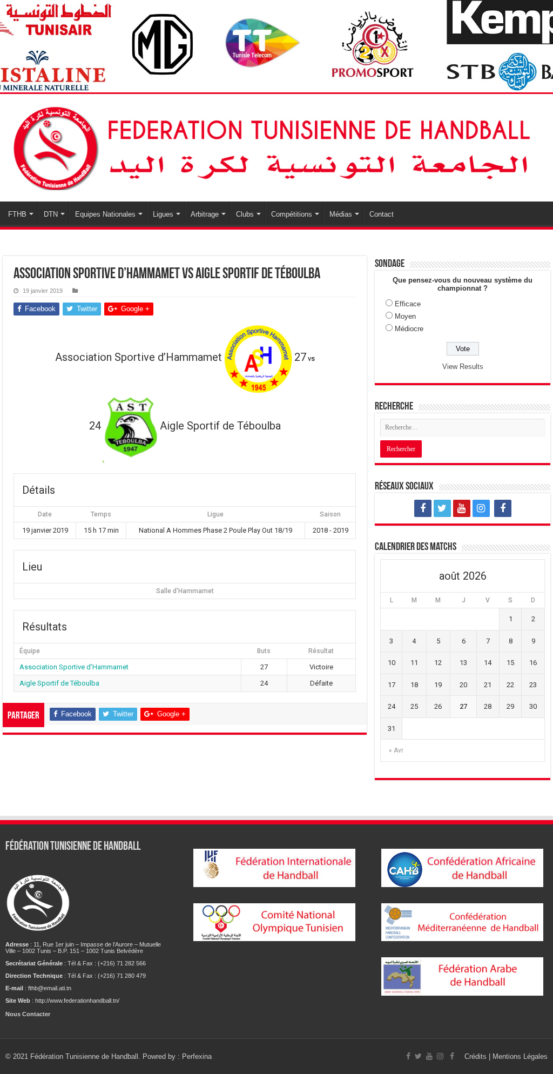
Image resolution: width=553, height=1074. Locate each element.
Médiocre (409, 329)
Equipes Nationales (105, 214)
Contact (381, 214)
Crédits (476, 1056)
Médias (340, 214)
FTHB (17, 214)
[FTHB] (276, 146)
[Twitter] (442, 508)
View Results (462, 367)
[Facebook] (422, 508)
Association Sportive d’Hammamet (74, 667)
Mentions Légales (520, 1056)
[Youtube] (461, 508)
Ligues (163, 214)
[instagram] (481, 508)
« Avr (396, 750)
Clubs (245, 214)
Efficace (408, 304)
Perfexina (197, 1056)
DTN (51, 214)
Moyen (405, 316)
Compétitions (291, 214)
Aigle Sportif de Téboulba (59, 683)
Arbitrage (205, 214)
